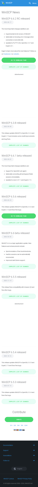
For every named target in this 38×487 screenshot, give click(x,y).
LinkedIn (16, 54)
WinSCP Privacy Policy (25, 479)
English (19, 469)
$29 (15, 425)
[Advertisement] (19, 95)
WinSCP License (8, 479)
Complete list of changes (19, 67)
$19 (11, 425)
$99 (22, 425)
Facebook (7, 54)
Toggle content (19, 445)
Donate (19, 419)
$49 (18, 425)
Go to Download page (18, 60)
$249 (25, 425)
